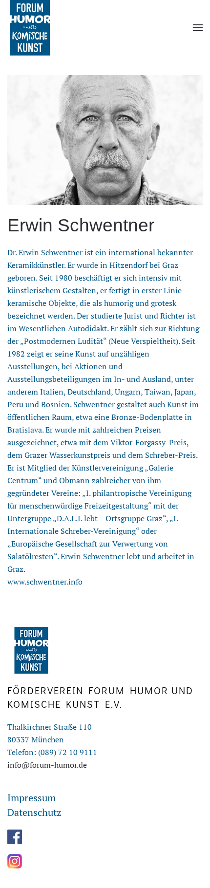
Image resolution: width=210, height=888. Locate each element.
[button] (198, 28)
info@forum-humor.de (47, 764)
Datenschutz (34, 812)
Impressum (31, 797)
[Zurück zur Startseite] (29, 28)
